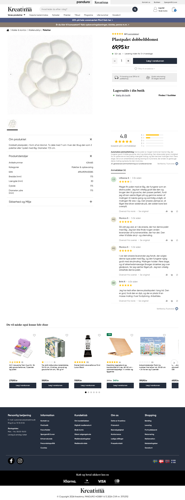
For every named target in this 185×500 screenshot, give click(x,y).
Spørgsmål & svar (170, 2)
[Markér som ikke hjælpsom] (172, 211)
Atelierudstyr (35, 30)
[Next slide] (89, 74)
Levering (148, 425)
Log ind (161, 8)
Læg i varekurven (155, 61)
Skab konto (162, 11)
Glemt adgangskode (82, 434)
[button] (16, 15)
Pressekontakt (117, 443)
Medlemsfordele (80, 443)
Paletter (47, 30)
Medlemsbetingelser (82, 439)
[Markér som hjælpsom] (167, 211)
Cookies (43, 448)
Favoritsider (45, 430)
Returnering (149, 434)
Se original (143, 211)
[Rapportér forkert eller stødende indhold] (177, 211)
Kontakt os (146, 2)
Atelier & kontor (18, 30)
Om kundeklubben (81, 421)
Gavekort (148, 448)
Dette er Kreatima (118, 421)
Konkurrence (116, 434)
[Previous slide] (10, 74)
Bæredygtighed (117, 430)
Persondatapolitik (47, 443)
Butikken (157, 2)
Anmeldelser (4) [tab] (118, 170)
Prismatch (115, 425)
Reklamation (150, 439)
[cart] (173, 9)
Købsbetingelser (151, 443)
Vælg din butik (123, 95)
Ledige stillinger (117, 439)
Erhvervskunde (46, 439)
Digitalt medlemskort (82, 425)
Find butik (44, 425)
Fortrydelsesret (151, 430)
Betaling (148, 421)
